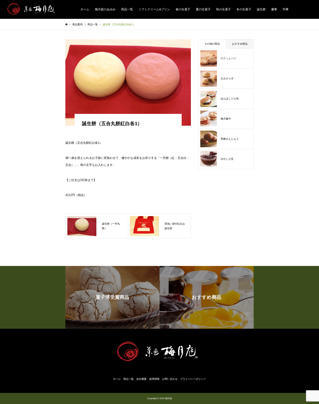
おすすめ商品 (240, 43)
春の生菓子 (183, 9)
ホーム (84, 9)
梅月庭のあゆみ (105, 9)
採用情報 (154, 378)
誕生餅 (261, 9)
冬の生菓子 (243, 9)
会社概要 (141, 378)
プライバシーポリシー (193, 378)
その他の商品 (212, 43)
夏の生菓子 (203, 9)
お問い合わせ (170, 378)
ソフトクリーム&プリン (154, 9)
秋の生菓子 (223, 9)
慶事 (274, 9)
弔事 (286, 9)
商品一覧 (127, 9)
